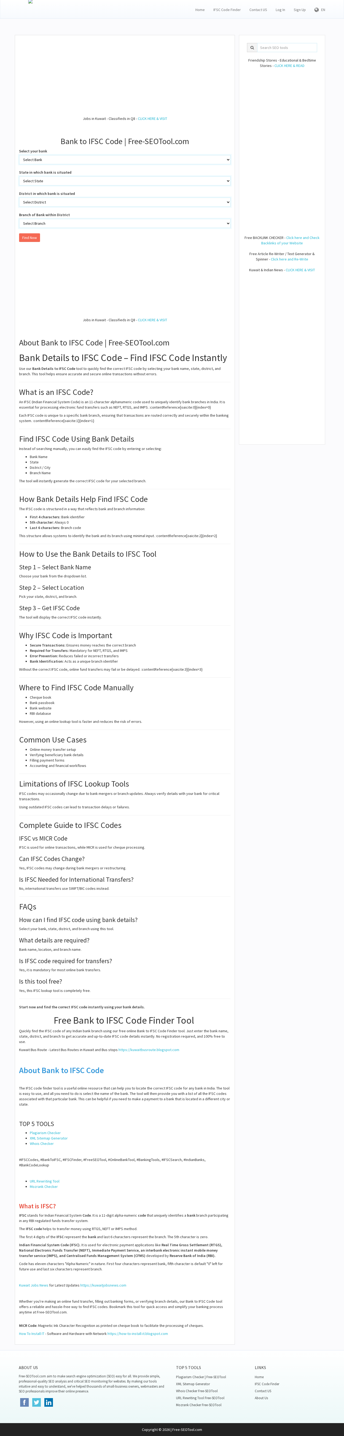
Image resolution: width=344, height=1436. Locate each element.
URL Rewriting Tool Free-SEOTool (200, 1398)
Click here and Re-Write (289, 259)
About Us (261, 1398)
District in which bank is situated (47, 193)
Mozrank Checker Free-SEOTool (198, 1405)
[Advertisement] (125, 78)
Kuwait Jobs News (33, 1285)
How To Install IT (31, 1333)
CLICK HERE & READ (289, 65)
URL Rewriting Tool (44, 1181)
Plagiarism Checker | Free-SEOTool (201, 1377)
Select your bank (33, 151)
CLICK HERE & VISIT (152, 118)
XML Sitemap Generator (49, 1138)
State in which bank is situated (45, 172)
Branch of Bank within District (44, 214)
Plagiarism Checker (45, 1132)
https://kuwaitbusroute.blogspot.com (149, 1049)
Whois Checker (42, 1143)
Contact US (258, 9)
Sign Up (300, 9)
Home (200, 9)
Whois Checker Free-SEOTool (197, 1391)
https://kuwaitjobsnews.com (103, 1285)
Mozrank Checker (44, 1186)
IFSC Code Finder (227, 9)
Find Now (29, 237)
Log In (280, 9)
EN (322, 9)
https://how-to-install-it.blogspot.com (138, 1333)
